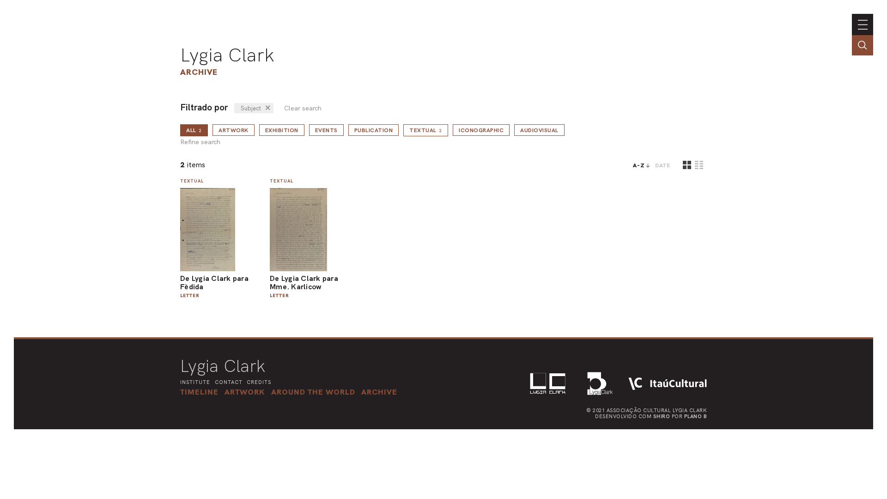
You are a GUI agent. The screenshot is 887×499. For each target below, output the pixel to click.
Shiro (661, 416)
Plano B (695, 416)
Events (326, 130)
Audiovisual (539, 130)
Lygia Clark (227, 55)
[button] (313, 392)
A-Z (639, 165)
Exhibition (281, 130)
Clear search (303, 108)
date (662, 165)
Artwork (234, 130)
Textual (425, 130)
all (194, 130)
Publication (373, 130)
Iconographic (481, 130)
